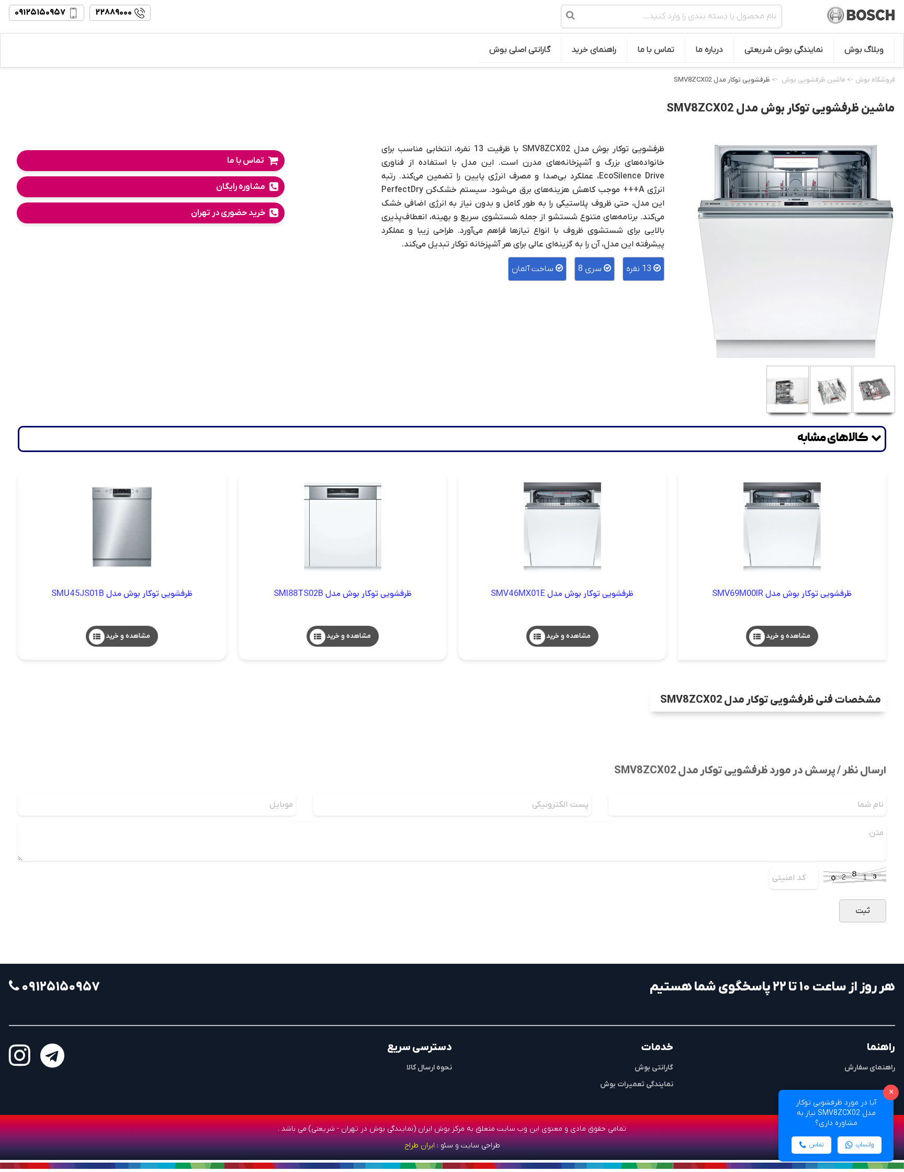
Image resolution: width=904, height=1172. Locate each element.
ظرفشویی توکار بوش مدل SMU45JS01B (122, 594)
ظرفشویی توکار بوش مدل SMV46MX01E (562, 594)
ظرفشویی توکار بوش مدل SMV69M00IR (782, 594)
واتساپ (865, 1145)
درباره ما (709, 49)
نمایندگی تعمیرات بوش (636, 1084)
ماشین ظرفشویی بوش (813, 79)
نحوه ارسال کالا (429, 1068)
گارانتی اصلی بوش (519, 49)
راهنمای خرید (594, 49)
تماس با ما (656, 49)
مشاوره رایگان (240, 187)
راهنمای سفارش (869, 1068)
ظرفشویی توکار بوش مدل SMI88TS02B (343, 594)
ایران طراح (419, 1146)
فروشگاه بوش (875, 79)
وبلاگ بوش (864, 49)
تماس (816, 1145)
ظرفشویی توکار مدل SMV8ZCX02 (722, 79)
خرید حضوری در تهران (228, 213)
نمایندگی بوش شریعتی (783, 49)
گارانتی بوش (654, 1068)
